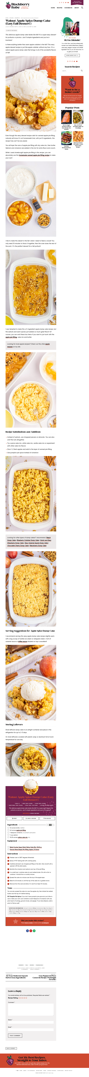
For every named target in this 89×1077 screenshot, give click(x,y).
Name (10, 1020)
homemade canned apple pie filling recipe (34, 155)
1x (50, 824)
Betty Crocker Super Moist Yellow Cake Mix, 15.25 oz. (26, 847)
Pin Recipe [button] (48, 818)
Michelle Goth (14, 26)
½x (47, 824)
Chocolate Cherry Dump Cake (18, 546)
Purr (52, 1072)
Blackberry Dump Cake (38, 546)
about (76, 8)
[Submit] (81, 70)
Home (53, 8)
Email (10, 1027)
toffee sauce (22, 641)
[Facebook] (63, 2)
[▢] (8, 828)
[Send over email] (34, 930)
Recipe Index (39, 1070)
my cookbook (31, 1070)
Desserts (17, 17)
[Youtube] (68, 2)
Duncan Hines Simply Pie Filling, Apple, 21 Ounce (24, 849)
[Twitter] (66, 2)
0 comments (24, 969)
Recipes (59, 8)
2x (53, 824)
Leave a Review (31, 818)
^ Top (17, 1070)
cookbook (68, 8)
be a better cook (77, 1)
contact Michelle (51, 1070)
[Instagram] (60, 2)
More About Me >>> (72, 55)
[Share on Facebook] (27, 930)
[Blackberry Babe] (18, 5)
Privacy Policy (68, 1070)
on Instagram (45, 923)
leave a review (29, 923)
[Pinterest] (62, 2)
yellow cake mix (22, 837)
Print (15, 818)
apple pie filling (11, 337)
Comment (11, 1002)
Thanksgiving (39, 965)
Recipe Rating (13, 998)
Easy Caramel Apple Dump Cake (36, 543)
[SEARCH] (82, 8)
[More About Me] (72, 28)
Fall (27, 965)
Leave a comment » (35, 969)
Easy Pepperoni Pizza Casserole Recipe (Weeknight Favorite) (44, 978)
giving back (60, 1070)
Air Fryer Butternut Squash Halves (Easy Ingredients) (17, 977)
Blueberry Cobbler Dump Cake (28, 540)
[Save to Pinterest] (30, 930)
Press (44, 1070)
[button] (23, 813)
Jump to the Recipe (12, 30)
